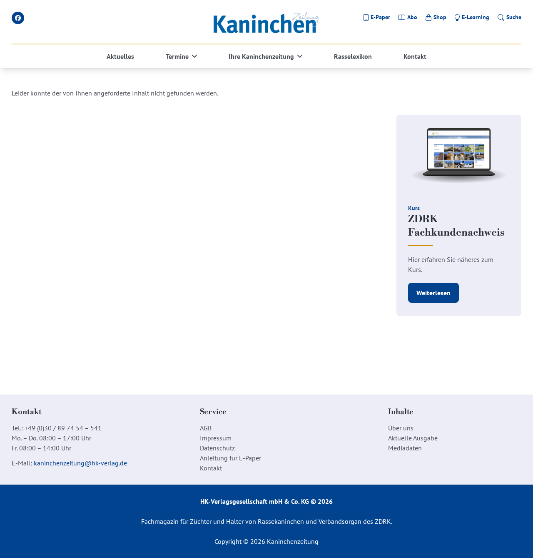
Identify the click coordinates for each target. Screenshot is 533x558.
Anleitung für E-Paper (230, 458)
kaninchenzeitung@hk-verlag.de (80, 463)
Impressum (216, 438)
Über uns (400, 428)
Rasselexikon (353, 56)
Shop (439, 17)
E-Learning (475, 17)
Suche (513, 17)
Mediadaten (405, 448)
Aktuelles (120, 56)
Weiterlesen (433, 293)
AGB (206, 428)
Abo (412, 17)
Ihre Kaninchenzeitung (261, 56)
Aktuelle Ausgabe (413, 438)
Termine (177, 56)
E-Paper (380, 17)
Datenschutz (217, 448)
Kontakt (414, 56)
